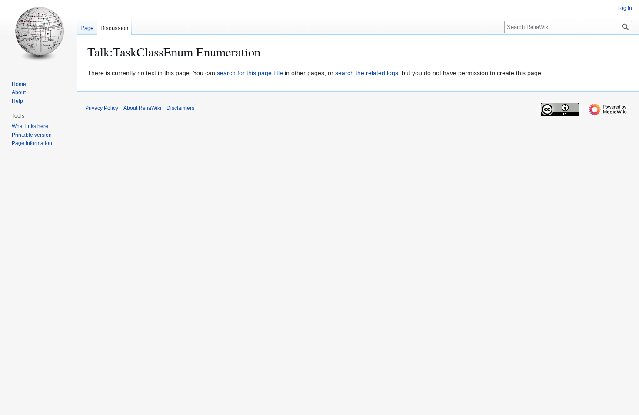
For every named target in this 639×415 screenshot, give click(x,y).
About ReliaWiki (142, 108)
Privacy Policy (101, 108)
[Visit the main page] (38, 34)
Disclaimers (180, 108)
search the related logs (366, 72)
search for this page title (250, 72)
